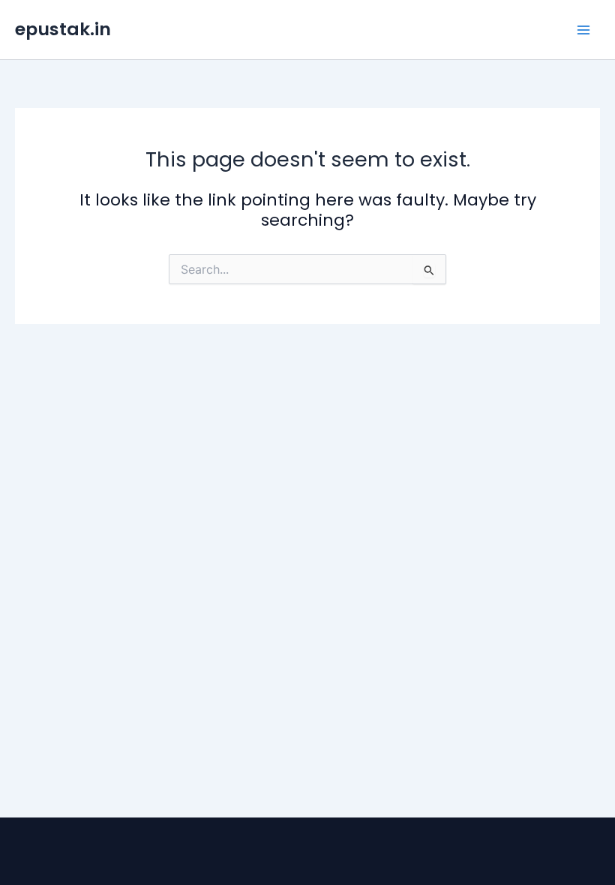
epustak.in (63, 28)
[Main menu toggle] (583, 30)
